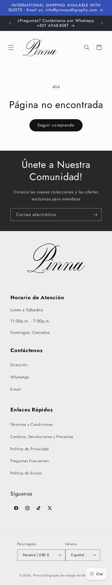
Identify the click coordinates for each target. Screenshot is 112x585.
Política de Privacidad (29, 449)
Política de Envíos (26, 473)
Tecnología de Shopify (76, 575)
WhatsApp (19, 377)
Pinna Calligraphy (46, 575)
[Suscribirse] (95, 214)
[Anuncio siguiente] (102, 23)
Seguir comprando (56, 125)
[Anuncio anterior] (10, 23)
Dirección (19, 365)
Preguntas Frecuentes (29, 461)
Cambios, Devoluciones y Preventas (41, 437)
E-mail (15, 389)
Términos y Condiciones (31, 424)
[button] (11, 47)
